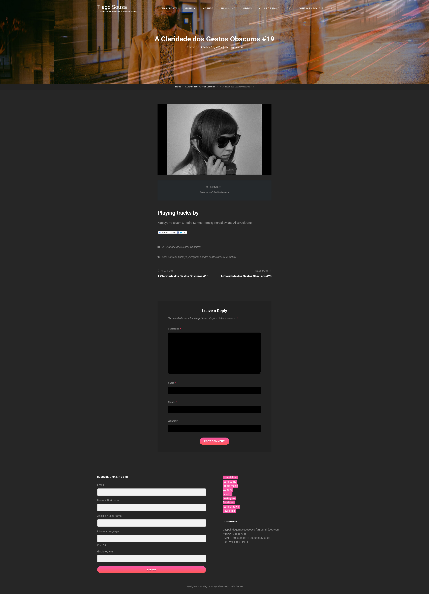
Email (172, 402)
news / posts (168, 8)
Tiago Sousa (112, 7)
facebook (228, 502)
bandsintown (231, 506)
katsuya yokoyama (188, 257)
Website (173, 421)
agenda (208, 8)
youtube (227, 490)
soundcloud (230, 477)
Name (172, 383)
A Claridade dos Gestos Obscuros (200, 87)
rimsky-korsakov (226, 257)
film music (228, 8)
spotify (228, 494)
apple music (231, 485)
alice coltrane (169, 257)
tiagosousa (236, 47)
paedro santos (208, 257)
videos (247, 8)
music (189, 8)
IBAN (226, 538)
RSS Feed (229, 510)
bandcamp (230, 481)
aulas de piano (269, 8)
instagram (230, 498)
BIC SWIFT (229, 542)
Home (178, 87)
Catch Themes (236, 586)
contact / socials (311, 8)
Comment (174, 329)
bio (289, 8)
